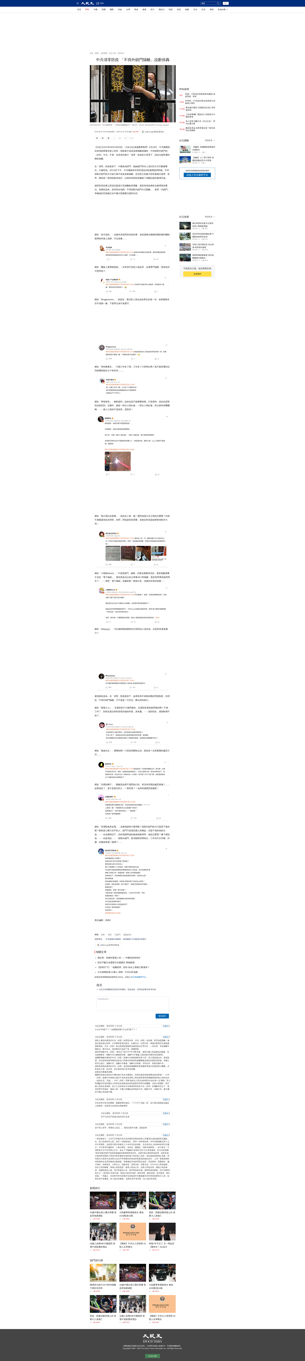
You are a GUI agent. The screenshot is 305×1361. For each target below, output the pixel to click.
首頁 (79, 9)
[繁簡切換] (131, 138)
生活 (203, 9)
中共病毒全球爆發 (113, 939)
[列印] (119, 138)
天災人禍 (112, 53)
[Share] (91, 1219)
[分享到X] (108, 138)
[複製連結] (114, 138)
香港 (136, 9)
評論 (120, 9)
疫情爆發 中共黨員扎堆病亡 (135, 939)
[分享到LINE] (102, 138)
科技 (179, 9)
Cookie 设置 (152, 1356)
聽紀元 (162, 9)
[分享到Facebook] (97, 138)
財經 (171, 9)
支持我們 (197, 274)
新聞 (96, 53)
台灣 (128, 9)
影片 (152, 9)
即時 (87, 9)
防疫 (110, 935)
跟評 (166, 1026)
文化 (195, 9)
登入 (225, 3)
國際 (112, 9)
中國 (95, 9)
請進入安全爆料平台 (197, 175)
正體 (97, 3)
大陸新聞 (103, 53)
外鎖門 (117, 935)
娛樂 (187, 9)
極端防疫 (127, 935)
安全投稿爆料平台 (138, 977)
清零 (103, 935)
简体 (102, 3)
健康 (144, 9)
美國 (103, 9)
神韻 (212, 9)
